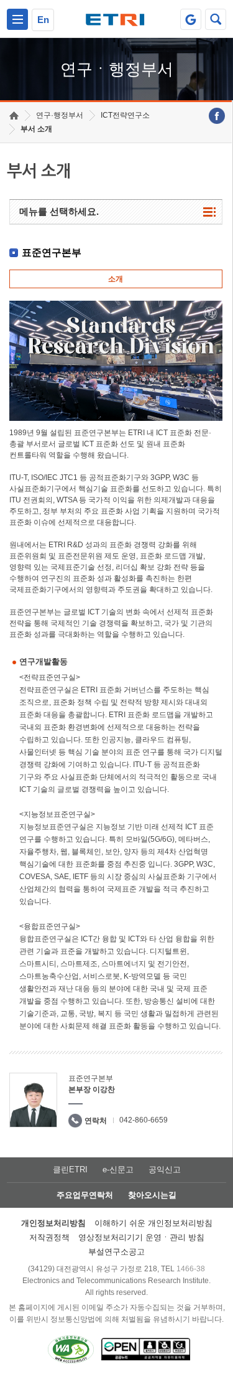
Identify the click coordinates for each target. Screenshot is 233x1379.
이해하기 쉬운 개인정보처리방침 (153, 1223)
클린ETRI (70, 1169)
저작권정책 (49, 1237)
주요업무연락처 (85, 1195)
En (43, 19)
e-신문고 (118, 1169)
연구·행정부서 (59, 115)
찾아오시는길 (152, 1195)
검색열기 (215, 19)
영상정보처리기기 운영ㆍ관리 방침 (141, 1237)
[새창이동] (190, 19)
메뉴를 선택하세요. (59, 211)
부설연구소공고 (116, 1251)
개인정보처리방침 (53, 1223)
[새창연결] (217, 116)
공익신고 (164, 1169)
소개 (115, 279)
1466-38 (190, 1268)
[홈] (14, 115)
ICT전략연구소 (125, 115)
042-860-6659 (143, 1120)
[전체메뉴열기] (17, 19)
